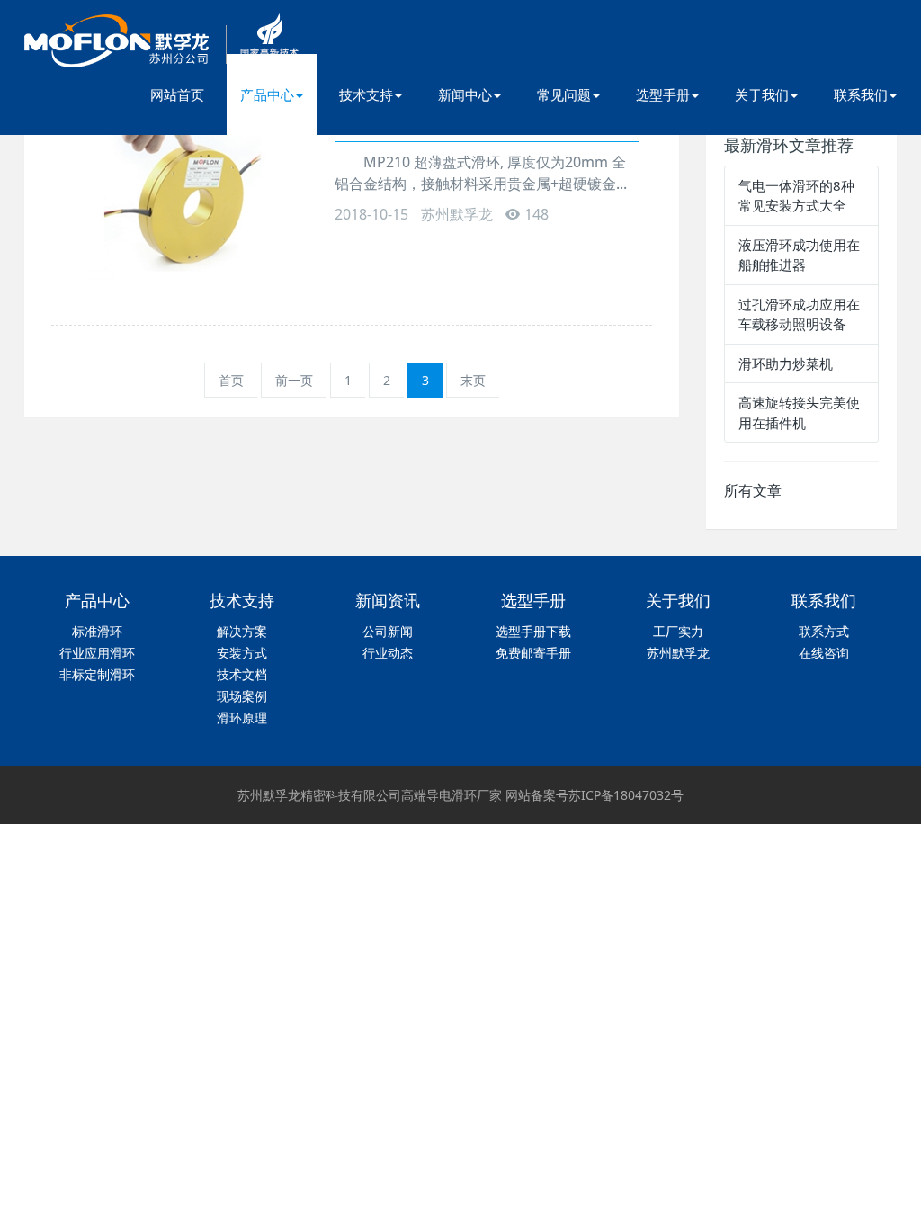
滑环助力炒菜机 (785, 363)
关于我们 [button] (762, 94)
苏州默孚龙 (678, 652)
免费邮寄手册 (533, 652)
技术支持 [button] (366, 94)
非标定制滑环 (97, 674)
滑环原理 (242, 717)
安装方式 (242, 652)
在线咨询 (824, 652)
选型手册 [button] (663, 94)
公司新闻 (387, 631)
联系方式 (824, 631)
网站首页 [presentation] (177, 94)
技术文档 (242, 674)
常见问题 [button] (564, 94)
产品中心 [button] (267, 94)
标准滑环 (97, 631)
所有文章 (753, 490)
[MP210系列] (191, 202)
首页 (231, 380)
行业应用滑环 (97, 652)
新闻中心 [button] (465, 94)
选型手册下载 (533, 631)
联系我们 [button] (861, 94)
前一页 (294, 380)
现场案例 (242, 695)
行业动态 (387, 652)
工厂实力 (678, 631)
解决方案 (242, 631)
